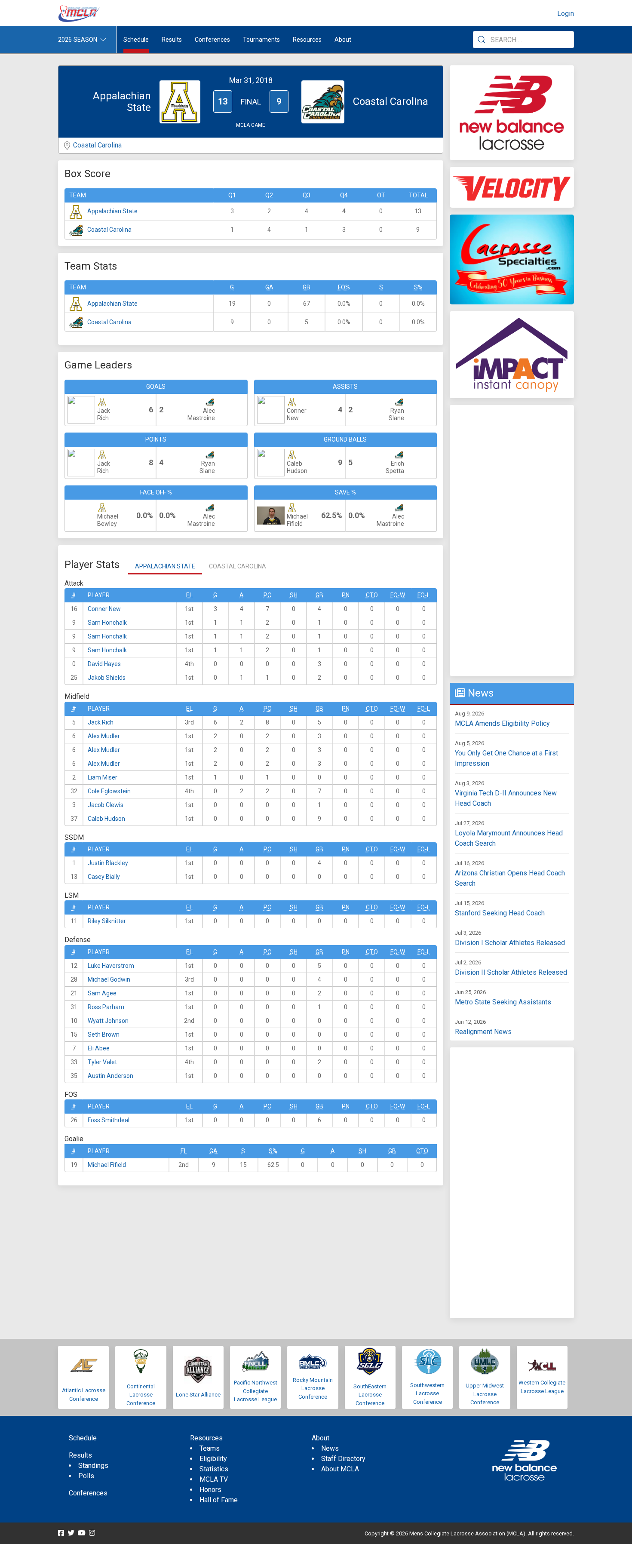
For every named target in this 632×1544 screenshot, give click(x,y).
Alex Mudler (104, 736)
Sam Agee (102, 993)
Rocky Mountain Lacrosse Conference (313, 1388)
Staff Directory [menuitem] (343, 1459)
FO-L (423, 595)
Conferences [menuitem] (88, 1493)
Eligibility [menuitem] (213, 1459)
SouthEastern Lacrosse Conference (370, 1394)
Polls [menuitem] (86, 1476)
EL (189, 595)
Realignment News (483, 1032)
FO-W (397, 595)
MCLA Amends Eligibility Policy (502, 723)
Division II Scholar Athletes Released (511, 972)
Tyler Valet (102, 1062)
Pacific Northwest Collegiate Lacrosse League (255, 1391)
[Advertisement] (512, 540)
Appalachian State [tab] (165, 566)
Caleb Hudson (106, 818)
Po (268, 595)
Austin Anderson (110, 1075)
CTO (372, 595)
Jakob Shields (107, 677)
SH (294, 595)
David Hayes (104, 663)
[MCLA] (79, 14)
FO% (344, 287)
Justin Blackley (108, 862)
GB (306, 287)
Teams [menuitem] (209, 1448)
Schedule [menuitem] (136, 39)
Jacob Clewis (105, 804)
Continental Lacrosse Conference (140, 1394)
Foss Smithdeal (108, 1120)
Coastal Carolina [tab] (237, 566)
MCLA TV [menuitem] (213, 1479)
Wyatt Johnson (108, 1020)
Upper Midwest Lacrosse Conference (485, 1394)
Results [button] (172, 39)
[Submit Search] (481, 39)
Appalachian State (112, 211)
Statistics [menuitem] (213, 1469)
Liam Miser (102, 777)
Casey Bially (104, 876)
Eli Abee (99, 1048)
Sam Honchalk (107, 622)
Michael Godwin (109, 979)
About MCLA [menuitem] (340, 1469)
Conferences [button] (212, 39)
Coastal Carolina (97, 145)
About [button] (342, 39)
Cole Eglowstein (109, 791)
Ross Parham (106, 1007)
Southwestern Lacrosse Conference (427, 1393)
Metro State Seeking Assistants (503, 1002)
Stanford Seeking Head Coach (500, 913)
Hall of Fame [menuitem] (218, 1500)
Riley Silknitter (107, 921)
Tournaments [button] (261, 39)
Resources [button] (307, 39)
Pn (346, 595)
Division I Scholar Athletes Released (510, 943)
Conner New (104, 608)
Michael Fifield (107, 1164)
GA (269, 287)
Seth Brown (104, 1034)
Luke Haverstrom (111, 965)
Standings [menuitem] (93, 1465)
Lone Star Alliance (198, 1394)
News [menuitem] (330, 1448)
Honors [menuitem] (210, 1490)
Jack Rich (101, 722)
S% (418, 287)
